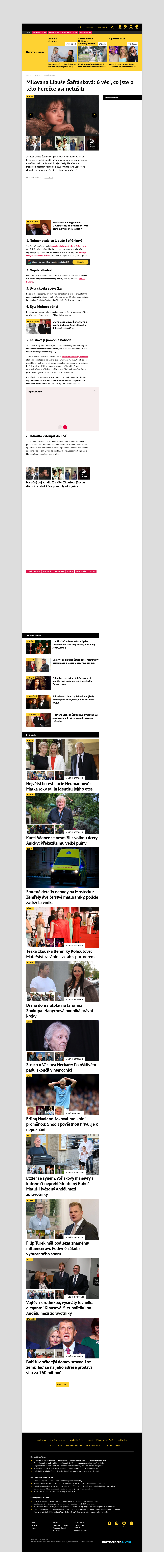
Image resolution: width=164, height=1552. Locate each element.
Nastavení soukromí (80, 1530)
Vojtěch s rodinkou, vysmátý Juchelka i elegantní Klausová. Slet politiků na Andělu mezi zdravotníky (61, 1307)
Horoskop (102, 27)
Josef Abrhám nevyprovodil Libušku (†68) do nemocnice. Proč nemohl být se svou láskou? (70, 225)
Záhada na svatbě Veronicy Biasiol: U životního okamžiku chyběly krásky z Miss (92, 65)
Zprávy (80, 27)
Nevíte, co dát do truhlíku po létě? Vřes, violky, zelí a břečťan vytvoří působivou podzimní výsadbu (71, 1512)
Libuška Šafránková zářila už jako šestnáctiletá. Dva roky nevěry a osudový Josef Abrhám (74, 644)
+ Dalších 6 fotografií (74, 778)
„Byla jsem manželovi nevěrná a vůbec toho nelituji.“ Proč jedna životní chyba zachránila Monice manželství (74, 1486)
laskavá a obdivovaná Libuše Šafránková (68, 246)
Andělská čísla (76, 1440)
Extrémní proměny (74, 1445)
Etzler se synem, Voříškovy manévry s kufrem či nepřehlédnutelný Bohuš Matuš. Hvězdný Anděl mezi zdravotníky (59, 1186)
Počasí (90, 1440)
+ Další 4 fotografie (74, 1113)
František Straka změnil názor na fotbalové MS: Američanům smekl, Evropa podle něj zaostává (70, 1460)
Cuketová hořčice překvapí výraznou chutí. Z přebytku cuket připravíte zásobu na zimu (66, 1501)
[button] (113, 27)
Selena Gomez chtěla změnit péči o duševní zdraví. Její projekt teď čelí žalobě (63, 1489)
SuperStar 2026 (86, 32)
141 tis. (125, 28)
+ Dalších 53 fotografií (75, 1172)
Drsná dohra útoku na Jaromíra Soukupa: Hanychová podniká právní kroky (59, 1010)
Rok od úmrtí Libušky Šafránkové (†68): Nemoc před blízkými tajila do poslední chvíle (73, 699)
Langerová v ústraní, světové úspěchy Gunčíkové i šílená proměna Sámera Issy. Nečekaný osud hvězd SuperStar (123, 66)
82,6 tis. (137, 28)
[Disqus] (62, 604)
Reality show (122, 1440)
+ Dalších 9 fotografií (74, 832)
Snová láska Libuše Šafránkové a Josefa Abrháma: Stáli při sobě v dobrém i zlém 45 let (70, 325)
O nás (33, 1523)
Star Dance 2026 (55, 1445)
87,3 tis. (131, 28)
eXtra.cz (64, 1542)
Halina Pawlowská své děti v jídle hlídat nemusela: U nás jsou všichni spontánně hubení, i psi (69, 1483)
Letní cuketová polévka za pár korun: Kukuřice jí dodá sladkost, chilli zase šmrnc (64, 1504)
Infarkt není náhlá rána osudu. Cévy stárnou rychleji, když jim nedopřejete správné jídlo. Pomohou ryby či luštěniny (77, 1509)
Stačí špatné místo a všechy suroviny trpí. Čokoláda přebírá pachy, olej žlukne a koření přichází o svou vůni (74, 1506)
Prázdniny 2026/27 (94, 1445)
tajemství (47, 571)
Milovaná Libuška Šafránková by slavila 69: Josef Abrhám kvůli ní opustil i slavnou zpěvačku (75, 718)
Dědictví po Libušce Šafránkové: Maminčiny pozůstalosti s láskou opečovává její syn (75, 661)
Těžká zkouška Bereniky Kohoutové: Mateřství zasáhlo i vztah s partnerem (60, 953)
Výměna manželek (58, 1440)
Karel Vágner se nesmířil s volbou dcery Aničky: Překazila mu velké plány (62, 840)
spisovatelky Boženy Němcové (75, 356)
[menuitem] (80, 27)
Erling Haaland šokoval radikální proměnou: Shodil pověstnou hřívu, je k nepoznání (62, 1124)
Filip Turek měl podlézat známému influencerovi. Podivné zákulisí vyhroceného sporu (57, 1248)
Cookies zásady (79, 1523)
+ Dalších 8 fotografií (74, 999)
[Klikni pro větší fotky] (62, 115)
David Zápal (49, 178)
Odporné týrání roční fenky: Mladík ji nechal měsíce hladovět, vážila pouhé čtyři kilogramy (68, 1466)
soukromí (92, 571)
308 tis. (120, 28)
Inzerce (55, 1523)
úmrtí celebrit (59, 571)
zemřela (70, 571)
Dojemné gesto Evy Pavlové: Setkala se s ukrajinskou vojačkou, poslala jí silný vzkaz (62, 66)
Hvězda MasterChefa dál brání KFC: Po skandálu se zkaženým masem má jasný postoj (66, 1471)
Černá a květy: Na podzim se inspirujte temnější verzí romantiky (58, 1481)
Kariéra (34, 1528)
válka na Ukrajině (40, 32)
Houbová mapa (113, 1445)
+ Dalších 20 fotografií (75, 1297)
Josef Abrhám (81, 571)
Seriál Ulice (41, 1440)
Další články (62, 1384)
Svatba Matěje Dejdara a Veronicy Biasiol (63, 32)
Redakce (34, 1525)
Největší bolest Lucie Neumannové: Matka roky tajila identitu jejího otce (59, 786)
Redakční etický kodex (60, 1525)
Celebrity (90, 27)
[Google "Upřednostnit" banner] (58, 262)
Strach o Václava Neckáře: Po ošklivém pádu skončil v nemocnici (61, 1067)
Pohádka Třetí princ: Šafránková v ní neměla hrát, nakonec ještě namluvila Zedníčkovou (72, 681)
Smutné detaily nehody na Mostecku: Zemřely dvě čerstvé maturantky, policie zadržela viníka (62, 897)
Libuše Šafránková (34, 571)
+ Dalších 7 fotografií (74, 1237)
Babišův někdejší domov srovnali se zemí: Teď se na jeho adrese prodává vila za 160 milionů (59, 1367)
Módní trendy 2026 (104, 1440)
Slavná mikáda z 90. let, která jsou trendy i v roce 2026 (54, 1491)
